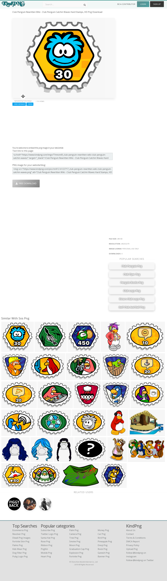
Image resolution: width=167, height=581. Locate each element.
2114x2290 (36, 460)
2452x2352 (108, 406)
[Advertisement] (63, 125)
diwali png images (21, 537)
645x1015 (59, 460)
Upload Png (132, 549)
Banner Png (103, 556)
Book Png (102, 549)
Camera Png (75, 534)
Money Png (103, 530)
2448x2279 (40, 350)
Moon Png (74, 545)
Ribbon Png (46, 545)
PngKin (44, 549)
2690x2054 (71, 378)
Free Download (27, 183)
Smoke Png (74, 541)
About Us (130, 530)
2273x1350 (67, 486)
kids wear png (19, 549)
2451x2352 (7, 378)
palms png (17, 545)
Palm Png (74, 530)
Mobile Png (46, 552)
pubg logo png (20, 556)
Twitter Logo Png (49, 534)
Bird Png (102, 537)
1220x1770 (113, 460)
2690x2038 (131, 350)
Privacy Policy (132, 545)
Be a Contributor (126, 4)
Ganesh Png (104, 552)
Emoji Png (103, 545)
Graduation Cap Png (79, 549)
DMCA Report (133, 541)
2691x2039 (34, 486)
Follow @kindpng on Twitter (140, 560)
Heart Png (46, 556)
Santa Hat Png (48, 537)
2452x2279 (7, 350)
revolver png (18, 534)
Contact (130, 534)
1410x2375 (113, 434)
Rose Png (45, 541)
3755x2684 (134, 434)
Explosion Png (76, 552)
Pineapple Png (105, 541)
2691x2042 (35, 378)
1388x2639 (106, 350)
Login (143, 4)
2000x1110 (133, 460)
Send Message (19, 104)
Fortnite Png (75, 556)
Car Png (102, 534)
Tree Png (73, 537)
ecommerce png (20, 530)
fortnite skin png (20, 541)
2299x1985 (7, 460)
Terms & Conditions (136, 537)
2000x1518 (43, 406)
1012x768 (80, 460)
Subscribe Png (48, 530)
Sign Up (157, 4)
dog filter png (19, 552)
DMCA (29, 104)
